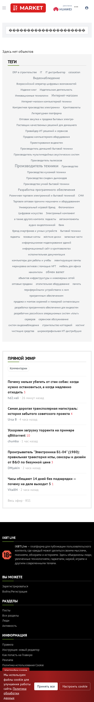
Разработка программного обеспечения (46, 190)
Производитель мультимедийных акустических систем (46, 154)
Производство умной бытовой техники (46, 184)
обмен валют (55, 272)
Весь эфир (15, 501)
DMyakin (14, 468)
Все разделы (10, 615)
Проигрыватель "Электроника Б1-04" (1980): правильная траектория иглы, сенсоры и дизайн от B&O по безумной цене (47, 457)
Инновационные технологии (31, 95)
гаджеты (15, 236)
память (77, 284)
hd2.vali (13, 398)
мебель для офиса (70, 266)
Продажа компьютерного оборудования (46, 136)
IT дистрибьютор (55, 72)
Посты (6, 610)
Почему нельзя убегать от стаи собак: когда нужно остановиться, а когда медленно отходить (43, 386)
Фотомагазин (66, 207)
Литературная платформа (46, 113)
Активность (9, 626)
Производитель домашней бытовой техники (46, 148)
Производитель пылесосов (46, 160)
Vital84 (13, 490)
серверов (30, 319)
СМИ (81, 195)
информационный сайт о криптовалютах (46, 248)
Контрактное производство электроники (36, 107)
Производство (70, 166)
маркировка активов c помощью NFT (34, 266)
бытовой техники (70, 230)
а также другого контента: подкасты (35, 219)
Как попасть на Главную (17, 655)
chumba (13, 441)
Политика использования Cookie (23, 665)
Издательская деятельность (56, 89)
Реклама (7, 660)
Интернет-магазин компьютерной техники (46, 101)
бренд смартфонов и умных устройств (34, 230)
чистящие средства (23, 331)
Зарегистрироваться (15, 586)
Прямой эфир (21, 358)
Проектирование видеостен (46, 142)
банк (61, 225)
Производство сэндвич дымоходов (46, 178)
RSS (27, 501)
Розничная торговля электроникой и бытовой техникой (42, 195)
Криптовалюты (72, 107)
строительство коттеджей (57, 325)
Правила (7, 644)
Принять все (46, 686)
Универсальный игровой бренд (37, 207)
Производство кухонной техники (46, 172)
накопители (36, 272)
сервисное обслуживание (53, 319)
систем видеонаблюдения (23, 325)
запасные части (73, 236)
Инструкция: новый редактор (20, 650)
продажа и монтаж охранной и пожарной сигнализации (46, 301)
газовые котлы (31, 236)
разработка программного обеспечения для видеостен (46, 307)
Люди (5, 620)
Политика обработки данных (15, 693)
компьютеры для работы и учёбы (31, 260)
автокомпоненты (69, 219)
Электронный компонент (60, 213)
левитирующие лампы (67, 260)
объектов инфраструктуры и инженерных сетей (46, 278)
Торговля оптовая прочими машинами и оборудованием (46, 201)
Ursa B (12, 419)
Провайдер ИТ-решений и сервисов (46, 131)
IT (41, 72)
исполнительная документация (46, 254)
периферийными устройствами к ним (46, 289)
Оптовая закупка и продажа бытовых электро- (46, 119)
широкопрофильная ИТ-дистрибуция (59, 331)
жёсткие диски (52, 236)
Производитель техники (36, 165)
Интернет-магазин (65, 95)
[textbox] (47, 30)
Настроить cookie (75, 686)
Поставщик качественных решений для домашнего (46, 125)
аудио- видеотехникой (42, 225)
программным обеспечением (46, 295)
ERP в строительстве (25, 72)
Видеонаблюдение (46, 78)
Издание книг (29, 89)
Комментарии (18, 368)
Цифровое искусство (30, 213)
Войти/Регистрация (14, 591)
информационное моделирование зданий (46, 242)
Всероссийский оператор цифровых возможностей (46, 83)
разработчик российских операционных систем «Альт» (46, 313)
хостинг (80, 325)
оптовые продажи (22, 284)
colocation (74, 72)
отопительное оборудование (52, 284)
